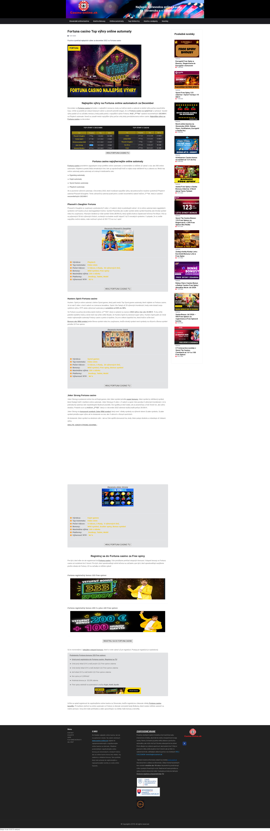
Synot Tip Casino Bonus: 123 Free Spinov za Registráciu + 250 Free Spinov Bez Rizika (186, 221)
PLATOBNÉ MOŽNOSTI (75, 740)
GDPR (69, 737)
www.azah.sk (172, 760)
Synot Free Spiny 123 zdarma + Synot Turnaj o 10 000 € (187, 95)
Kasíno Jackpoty (151, 21)
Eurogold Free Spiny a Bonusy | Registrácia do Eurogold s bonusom (185, 63)
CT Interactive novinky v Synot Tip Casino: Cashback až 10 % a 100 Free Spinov (186, 351)
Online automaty (117, 21)
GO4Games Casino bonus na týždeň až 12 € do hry (186, 158)
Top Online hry (134, 21)
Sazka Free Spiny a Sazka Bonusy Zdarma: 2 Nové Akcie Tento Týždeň (186, 189)
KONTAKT (71, 733)
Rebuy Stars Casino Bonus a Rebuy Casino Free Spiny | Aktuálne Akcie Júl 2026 (187, 285)
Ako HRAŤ (71, 742)
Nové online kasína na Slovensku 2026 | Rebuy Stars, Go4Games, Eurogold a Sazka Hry (187, 127)
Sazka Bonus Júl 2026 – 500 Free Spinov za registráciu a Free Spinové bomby (187, 317)
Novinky (165, 21)
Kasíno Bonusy (99, 21)
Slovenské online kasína (79, 21)
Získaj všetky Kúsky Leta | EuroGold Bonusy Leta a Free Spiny (187, 254)
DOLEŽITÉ (71, 735)
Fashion (178, 58)
